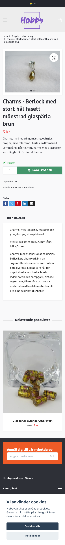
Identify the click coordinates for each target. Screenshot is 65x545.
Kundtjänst (10, 488)
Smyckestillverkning (22, 36)
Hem (5, 36)
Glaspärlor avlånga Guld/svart (32, 420)
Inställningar (32, 535)
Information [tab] (16, 218)
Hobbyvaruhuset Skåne (18, 478)
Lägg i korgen (42, 170)
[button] (31, 91)
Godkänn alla (32, 526)
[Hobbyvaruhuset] (32, 20)
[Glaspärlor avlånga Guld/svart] (32, 373)
